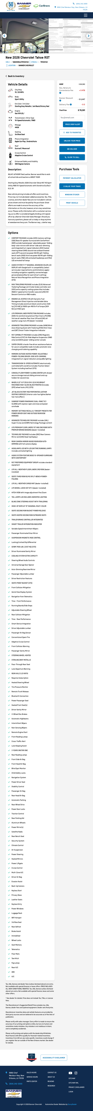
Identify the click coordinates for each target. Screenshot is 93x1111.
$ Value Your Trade (72, 186)
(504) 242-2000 (81, 4)
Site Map (72, 1078)
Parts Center (32, 1081)
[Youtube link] (70, 1073)
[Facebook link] (76, 1073)
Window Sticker (72, 194)
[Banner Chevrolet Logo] (18, 10)
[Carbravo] (41, 7)
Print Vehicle (72, 203)
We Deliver (72, 149)
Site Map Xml (74, 1083)
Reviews (51, 1081)
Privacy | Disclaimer (76, 1087)
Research (51, 1086)
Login (71, 1092)
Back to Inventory (16, 76)
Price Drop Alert (72, 124)
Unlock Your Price (72, 141)
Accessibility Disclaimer (54, 1058)
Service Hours (32, 1077)
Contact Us (52, 1072)
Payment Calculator (72, 178)
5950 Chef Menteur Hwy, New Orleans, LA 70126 (72, 8)
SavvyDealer (72, 1104)
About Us (51, 1077)
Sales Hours (31, 1072)
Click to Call (74, 157)
